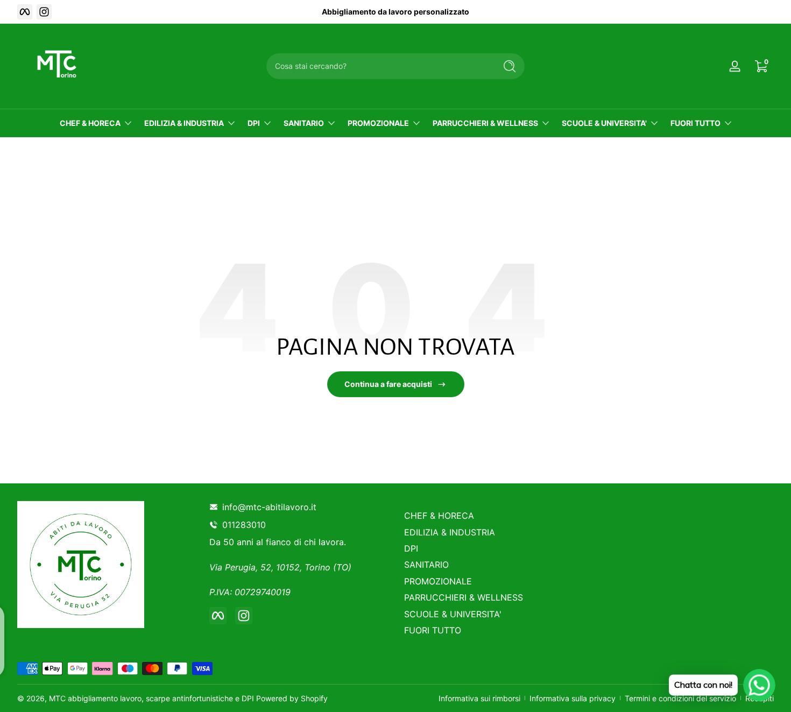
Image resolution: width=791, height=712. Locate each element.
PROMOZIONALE (378, 123)
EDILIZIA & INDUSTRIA (184, 123)
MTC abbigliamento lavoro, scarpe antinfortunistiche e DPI (151, 698)
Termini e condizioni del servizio (680, 698)
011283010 (246, 524)
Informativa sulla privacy (572, 698)
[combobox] (378, 66)
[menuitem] (493, 515)
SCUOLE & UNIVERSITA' (604, 123)
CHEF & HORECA (90, 123)
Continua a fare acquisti (388, 384)
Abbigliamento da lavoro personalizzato (395, 11)
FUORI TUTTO (695, 123)
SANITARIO (304, 123)
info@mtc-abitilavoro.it (269, 507)
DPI (254, 123)
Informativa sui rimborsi (479, 698)
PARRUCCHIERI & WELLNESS (485, 123)
